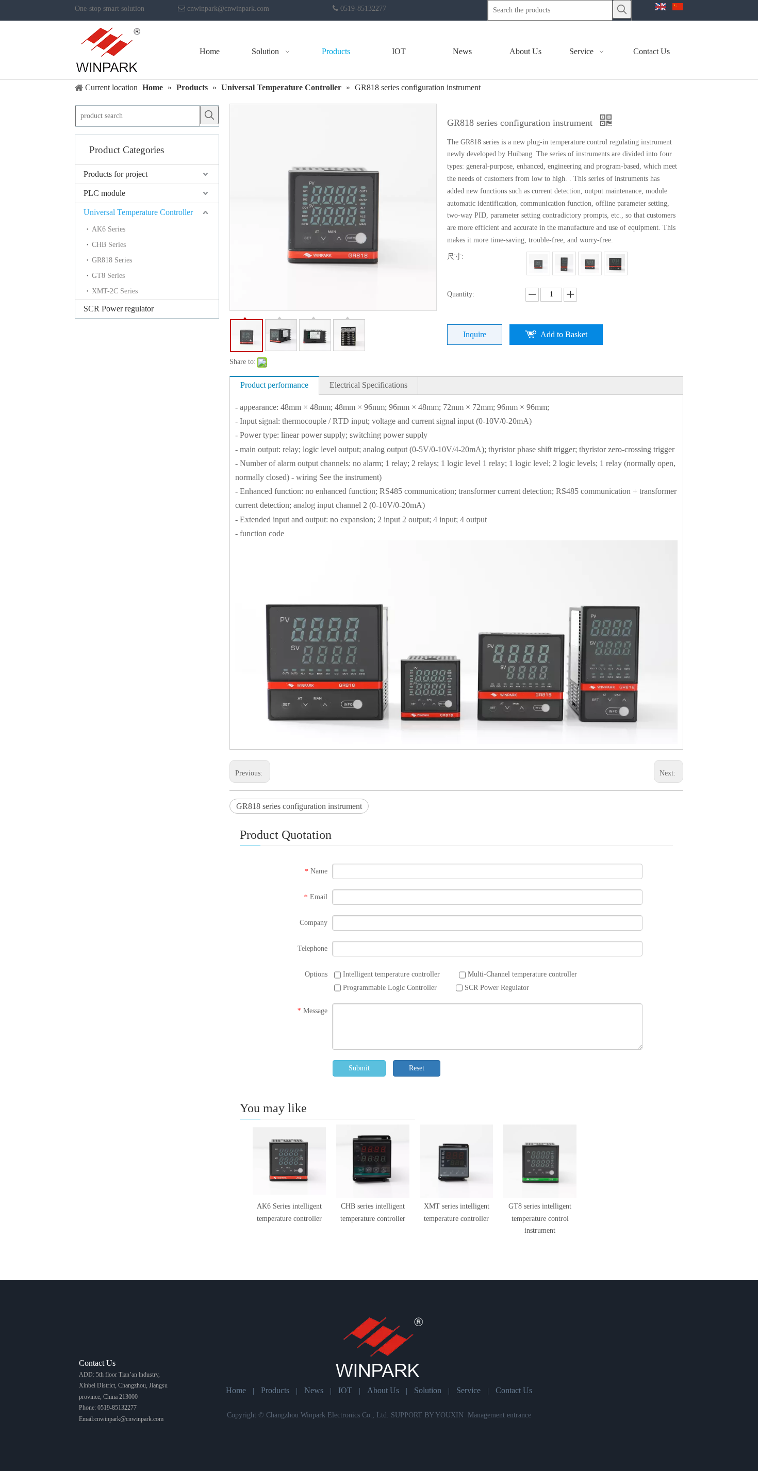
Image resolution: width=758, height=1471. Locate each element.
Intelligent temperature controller (390, 974)
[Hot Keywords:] (622, 9)
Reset (416, 1068)
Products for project (115, 174)
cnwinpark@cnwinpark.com (228, 8)
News (313, 1390)
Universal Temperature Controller (138, 212)
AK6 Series (108, 229)
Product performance (274, 385)
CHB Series (109, 245)
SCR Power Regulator (496, 987)
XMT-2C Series (115, 291)
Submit (359, 1068)
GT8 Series (108, 275)
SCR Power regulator (119, 308)
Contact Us (514, 1390)
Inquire (474, 334)
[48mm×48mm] (538, 263)
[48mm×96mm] (564, 263)
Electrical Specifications (368, 385)
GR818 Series (112, 260)
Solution (427, 1390)
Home (236, 1390)
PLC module (104, 193)
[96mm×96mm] (615, 263)
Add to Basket (563, 334)
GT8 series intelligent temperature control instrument (539, 1218)
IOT (345, 1390)
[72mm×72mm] (590, 263)
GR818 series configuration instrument (299, 806)
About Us (383, 1390)
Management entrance (499, 1415)
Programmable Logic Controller (389, 987)
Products (275, 1390)
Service (468, 1390)
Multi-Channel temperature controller (521, 974)
